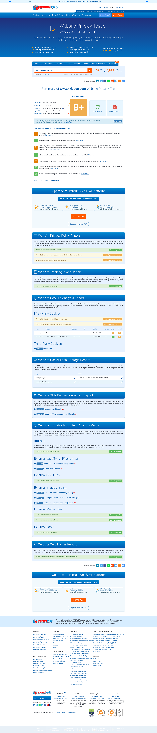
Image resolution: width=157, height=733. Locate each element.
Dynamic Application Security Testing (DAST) (105, 640)
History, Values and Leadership (61, 636)
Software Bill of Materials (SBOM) (102, 649)
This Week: (107, 11)
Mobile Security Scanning (76, 669)
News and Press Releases (60, 654)
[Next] (147, 1)
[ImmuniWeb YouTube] (48, 705)
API (69, 64)
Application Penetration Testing (78, 638)
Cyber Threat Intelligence (76, 660)
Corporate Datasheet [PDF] (78, 224)
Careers (55, 647)
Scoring (77, 64)
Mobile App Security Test (39, 668)
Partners (96, 656)
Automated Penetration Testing (78, 645)
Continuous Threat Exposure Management (81, 658)
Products (36, 631)
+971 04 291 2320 (115, 696)
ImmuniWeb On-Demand (40, 642)
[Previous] (10, 1)
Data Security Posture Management (79, 664)
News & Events (58, 652)
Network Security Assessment (78, 671)
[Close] (127, 1)
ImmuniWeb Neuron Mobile (41, 640)
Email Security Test (38, 661)
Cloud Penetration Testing (77, 647)
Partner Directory (98, 661)
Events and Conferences (59, 659)
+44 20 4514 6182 (79, 696)
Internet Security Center (83, 11)
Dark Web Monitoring (75, 662)
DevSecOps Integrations (39, 649)
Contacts (55, 645)
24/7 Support (103, 7)
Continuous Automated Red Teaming (80, 651)
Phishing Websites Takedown (78, 675)
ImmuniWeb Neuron (39, 637)
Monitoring (60, 64)
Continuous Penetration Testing (78, 656)
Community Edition (39, 656)
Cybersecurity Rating (39, 672)
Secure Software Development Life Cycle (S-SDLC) (106, 636)
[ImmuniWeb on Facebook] (45, 705)
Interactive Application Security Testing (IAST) (105, 638)
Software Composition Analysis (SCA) (103, 647)
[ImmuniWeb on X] (37, 705)
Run (90, 70)
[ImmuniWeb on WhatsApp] (40, 705)
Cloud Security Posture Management (80, 649)
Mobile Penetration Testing (77, 667)
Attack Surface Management (77, 643)
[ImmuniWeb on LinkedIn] (34, 705)
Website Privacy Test (38, 666)
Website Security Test (39, 663)
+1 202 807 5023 (97, 696)
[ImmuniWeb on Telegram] (42, 705)
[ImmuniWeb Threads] (50, 705)
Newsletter (44, 698)
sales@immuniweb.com (60, 698)
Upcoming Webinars (58, 663)
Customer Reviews (58, 640)
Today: (117, 11)
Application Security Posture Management (81, 640)
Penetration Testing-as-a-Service (78, 673)
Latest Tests (47, 64)
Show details (48, 135)
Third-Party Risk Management (78, 677)
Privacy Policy (72, 712)
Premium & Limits (98, 64)
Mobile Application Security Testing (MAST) (104, 643)
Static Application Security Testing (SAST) (104, 645)
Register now (100, 1)
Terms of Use (61, 712)
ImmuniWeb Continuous (40, 647)
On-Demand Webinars (59, 661)
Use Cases (73, 631)
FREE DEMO (78, 216)
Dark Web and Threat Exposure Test (42, 670)
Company (56, 631)
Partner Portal (97, 665)
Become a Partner (98, 663)
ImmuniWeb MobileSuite (40, 645)
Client (116, 7)
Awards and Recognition (59, 638)
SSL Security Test (66, 122)
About (86, 64)
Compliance (36, 652)
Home (36, 64)
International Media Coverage (61, 656)
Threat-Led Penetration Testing (78, 680)
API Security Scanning (76, 636)
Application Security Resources (103, 631)
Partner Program (98, 659)
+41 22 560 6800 (60, 696)
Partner (121, 7)
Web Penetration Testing (76, 682)
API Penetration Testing (76, 634)
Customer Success (58, 643)
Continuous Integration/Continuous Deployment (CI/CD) (108, 634)
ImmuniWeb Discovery (39, 634)
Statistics (113, 63)
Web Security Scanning (76, 684)
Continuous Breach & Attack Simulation (80, 653)
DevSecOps (96, 651)
